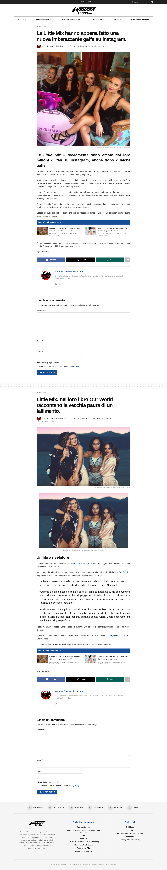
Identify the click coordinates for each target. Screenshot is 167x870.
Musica (21, 19)
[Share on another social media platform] (127, 259)
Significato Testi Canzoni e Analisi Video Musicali (83, 831)
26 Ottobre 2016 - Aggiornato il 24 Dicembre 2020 (85, 418)
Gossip (117, 19)
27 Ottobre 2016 (73, 46)
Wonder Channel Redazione (53, 46)
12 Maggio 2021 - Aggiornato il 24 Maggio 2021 (112, 234)
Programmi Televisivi (140, 19)
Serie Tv (83, 838)
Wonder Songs (83, 827)
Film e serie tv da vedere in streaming (83, 842)
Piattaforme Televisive (71, 19)
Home (39, 26)
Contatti (130, 830)
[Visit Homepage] (83, 10)
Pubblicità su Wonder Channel (130, 833)
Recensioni (97, 19)
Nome (40, 341)
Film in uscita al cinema (83, 845)
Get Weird (123, 572)
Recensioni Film (83, 848)
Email (40, 351)
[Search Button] (151, 2)
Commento (42, 310)
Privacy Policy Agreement (48, 362)
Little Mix (45, 252)
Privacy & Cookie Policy (130, 840)
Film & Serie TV (42, 19)
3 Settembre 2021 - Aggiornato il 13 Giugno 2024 (64, 234)
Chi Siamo (130, 827)
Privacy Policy (73, 366)
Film (83, 835)
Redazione (130, 837)
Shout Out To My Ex (80, 563)
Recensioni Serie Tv (83, 851)
